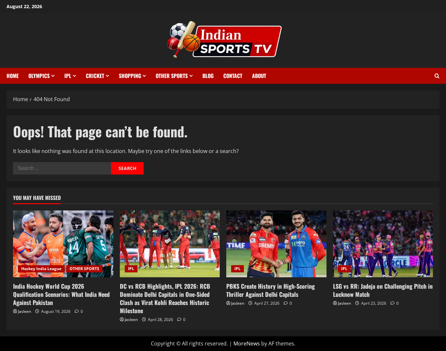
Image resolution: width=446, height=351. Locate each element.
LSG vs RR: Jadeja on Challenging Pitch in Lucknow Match (383, 290)
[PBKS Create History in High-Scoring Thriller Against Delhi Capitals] (276, 243)
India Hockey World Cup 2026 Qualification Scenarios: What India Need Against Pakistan (61, 294)
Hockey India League (41, 268)
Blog (208, 76)
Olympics (39, 76)
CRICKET (95, 76)
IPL (67, 76)
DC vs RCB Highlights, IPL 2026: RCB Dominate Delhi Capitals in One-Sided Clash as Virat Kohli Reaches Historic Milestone (165, 298)
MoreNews (246, 343)
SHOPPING (130, 76)
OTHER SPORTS (172, 76)
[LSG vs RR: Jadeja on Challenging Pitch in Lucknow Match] (383, 243)
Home (13, 76)
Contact (232, 76)
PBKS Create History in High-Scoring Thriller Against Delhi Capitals (270, 290)
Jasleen (24, 311)
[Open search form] (437, 76)
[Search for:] (62, 168)
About (259, 76)
